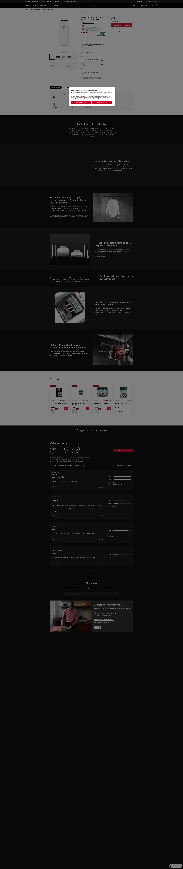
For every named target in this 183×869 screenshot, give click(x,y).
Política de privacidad (96, 98)
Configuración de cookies (81, 102)
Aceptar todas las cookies (102, 102)
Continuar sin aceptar (110, 88)
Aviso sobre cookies (86, 98)
